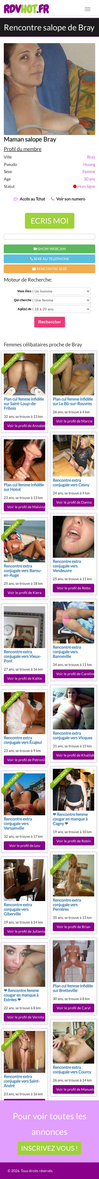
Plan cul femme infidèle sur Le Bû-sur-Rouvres (73, 401)
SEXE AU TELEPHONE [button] (51, 259)
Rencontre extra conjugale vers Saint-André (22, 1081)
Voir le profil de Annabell (26, 425)
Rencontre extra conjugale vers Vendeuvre (67, 566)
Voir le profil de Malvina (26, 507)
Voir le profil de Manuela (75, 1089)
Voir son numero (70, 198)
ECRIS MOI (50, 220)
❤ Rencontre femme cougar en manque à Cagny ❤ (70, 819)
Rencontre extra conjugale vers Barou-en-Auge (23, 570)
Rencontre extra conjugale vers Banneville (67, 652)
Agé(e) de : (25, 309)
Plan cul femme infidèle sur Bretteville (73, 988)
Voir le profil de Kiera (24, 592)
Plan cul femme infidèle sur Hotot (24, 487)
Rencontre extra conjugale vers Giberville (18, 909)
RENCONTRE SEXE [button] (51, 268)
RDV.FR (26, 8)
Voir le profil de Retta (73, 588)
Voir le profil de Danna (74, 502)
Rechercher (49, 322)
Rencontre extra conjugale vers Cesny (71, 482)
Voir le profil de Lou (24, 845)
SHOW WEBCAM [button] (51, 249)
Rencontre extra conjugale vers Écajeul (23, 740)
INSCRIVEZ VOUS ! (49, 1148)
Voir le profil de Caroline (75, 674)
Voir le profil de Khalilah (75, 755)
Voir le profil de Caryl (73, 1008)
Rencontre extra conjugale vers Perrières (67, 904)
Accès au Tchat (32, 198)
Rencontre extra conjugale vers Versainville (18, 823)
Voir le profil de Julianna (26, 931)
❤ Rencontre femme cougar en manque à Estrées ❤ (21, 995)
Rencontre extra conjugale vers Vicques (72, 735)
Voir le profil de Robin (73, 841)
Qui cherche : (23, 300)
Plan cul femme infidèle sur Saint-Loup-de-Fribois (24, 403)
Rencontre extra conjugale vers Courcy (72, 1069)
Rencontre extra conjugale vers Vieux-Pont (22, 656)
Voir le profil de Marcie (74, 421)
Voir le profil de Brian (73, 927)
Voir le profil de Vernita (25, 1017)
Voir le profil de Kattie (24, 678)
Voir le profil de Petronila (26, 760)
